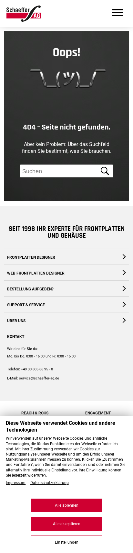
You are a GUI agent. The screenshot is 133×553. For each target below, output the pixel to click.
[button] (122, 216)
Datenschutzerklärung (49, 482)
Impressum (16, 482)
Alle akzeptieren (66, 524)
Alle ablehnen (66, 505)
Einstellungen (66, 542)
